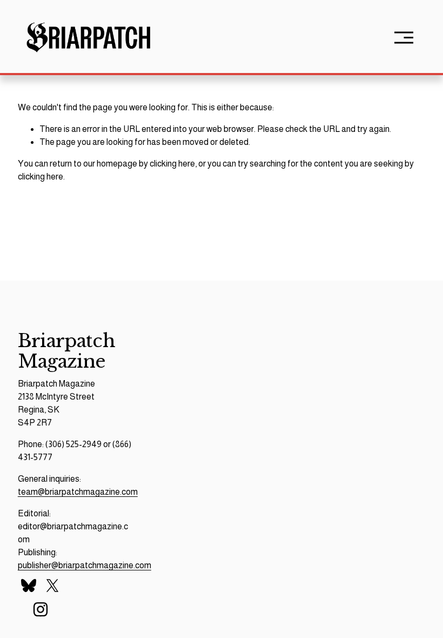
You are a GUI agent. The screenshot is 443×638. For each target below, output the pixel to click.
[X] (52, 585)
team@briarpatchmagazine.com (78, 491)
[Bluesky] (28, 585)
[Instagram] (40, 609)
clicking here (172, 163)
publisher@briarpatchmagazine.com (84, 565)
